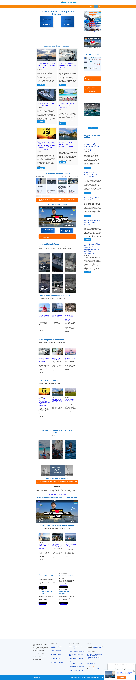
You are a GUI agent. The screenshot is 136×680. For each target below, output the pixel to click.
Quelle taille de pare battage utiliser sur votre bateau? (68, 65)
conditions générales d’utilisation (90, 677)
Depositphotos (98, 668)
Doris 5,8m (90, 61)
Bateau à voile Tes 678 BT (93, 67)
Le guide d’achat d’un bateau (75, 661)
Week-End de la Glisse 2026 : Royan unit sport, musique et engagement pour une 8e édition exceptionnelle (46, 146)
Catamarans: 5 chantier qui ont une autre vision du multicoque (46, 65)
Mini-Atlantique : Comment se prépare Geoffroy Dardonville (57, 545)
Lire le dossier (42, 587)
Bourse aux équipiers (89, 6)
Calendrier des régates (56, 650)
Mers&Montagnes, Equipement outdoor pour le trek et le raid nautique (93, 659)
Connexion (81, 6)
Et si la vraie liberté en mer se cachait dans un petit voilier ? (67, 105)
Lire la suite (41, 84)
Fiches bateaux (62, 6)
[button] (133, 664)
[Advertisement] (57, 37)
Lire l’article (41, 330)
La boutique (55, 6)
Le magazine (38, 6)
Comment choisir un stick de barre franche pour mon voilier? (44, 317)
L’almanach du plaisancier (74, 648)
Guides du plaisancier (72, 6)
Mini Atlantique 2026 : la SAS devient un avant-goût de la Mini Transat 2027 (70, 546)
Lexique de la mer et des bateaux (76, 646)
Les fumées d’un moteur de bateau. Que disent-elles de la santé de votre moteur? (70, 318)
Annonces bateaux (47, 6)
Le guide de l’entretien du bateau (76, 663)
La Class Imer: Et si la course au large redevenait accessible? (44, 546)
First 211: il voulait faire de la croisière (45, 105)
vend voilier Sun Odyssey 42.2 (94, 57)
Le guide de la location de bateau (76, 658)
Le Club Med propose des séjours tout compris (57, 494)
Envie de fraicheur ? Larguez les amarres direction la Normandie (70, 401)
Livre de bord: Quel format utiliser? (56, 359)
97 (48, 195)
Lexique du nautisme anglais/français (77, 651)
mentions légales (100, 677)
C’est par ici (122, 677)
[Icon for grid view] (63, 176)
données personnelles (78, 677)
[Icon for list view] (62, 176)
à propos (71, 677)
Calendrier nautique (93, 127)
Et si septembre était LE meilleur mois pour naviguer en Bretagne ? (67, 144)
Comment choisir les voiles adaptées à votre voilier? (57, 317)
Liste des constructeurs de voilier (76, 670)
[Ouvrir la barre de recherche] (99, 6)
